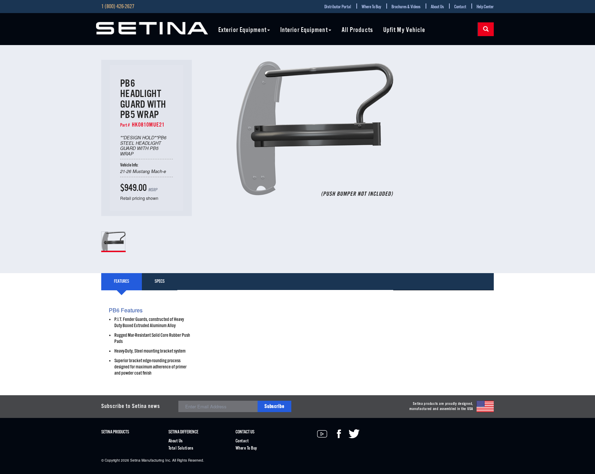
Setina (135, 460)
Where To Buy (371, 7)
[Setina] (152, 28)
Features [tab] (121, 281)
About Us (437, 7)
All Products (357, 30)
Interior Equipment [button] (304, 30)
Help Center (485, 7)
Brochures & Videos (406, 7)
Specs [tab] (160, 281)
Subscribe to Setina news (130, 406)
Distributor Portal (337, 7)
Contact (460, 7)
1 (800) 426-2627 (117, 7)
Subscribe (274, 406)
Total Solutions (180, 448)
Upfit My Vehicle (404, 30)
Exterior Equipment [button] (242, 30)
